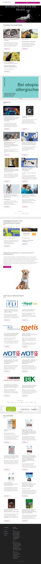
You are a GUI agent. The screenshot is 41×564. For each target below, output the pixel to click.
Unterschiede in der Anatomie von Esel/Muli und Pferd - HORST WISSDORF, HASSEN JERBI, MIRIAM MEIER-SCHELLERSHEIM (29, 511)
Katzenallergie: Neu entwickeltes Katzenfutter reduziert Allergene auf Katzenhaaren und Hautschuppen (11, 386)
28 (25, 402)
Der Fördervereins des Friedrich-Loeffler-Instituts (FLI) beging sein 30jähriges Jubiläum (11, 311)
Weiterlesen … (7, 48)
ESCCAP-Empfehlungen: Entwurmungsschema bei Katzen (10, 63)
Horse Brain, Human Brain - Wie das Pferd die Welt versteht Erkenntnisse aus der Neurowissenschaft (11, 457)
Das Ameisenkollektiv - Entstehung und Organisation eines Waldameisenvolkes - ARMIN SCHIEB (11, 510)
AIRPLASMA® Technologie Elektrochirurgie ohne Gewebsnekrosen (27, 169)
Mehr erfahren (20, 21)
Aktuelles (5, 531)
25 (19, 402)
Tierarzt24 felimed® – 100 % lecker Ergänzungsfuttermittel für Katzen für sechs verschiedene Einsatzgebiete (11, 361)
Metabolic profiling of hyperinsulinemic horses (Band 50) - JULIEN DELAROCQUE (11, 484)
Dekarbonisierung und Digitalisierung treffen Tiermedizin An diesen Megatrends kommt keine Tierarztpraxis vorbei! (11, 170)
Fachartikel (6, 533)
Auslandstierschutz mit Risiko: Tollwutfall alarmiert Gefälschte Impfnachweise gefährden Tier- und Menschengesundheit (17, 546)
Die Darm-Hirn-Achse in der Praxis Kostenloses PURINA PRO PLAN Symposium (16, 555)
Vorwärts (23, 213)
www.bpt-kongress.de (25, 241)
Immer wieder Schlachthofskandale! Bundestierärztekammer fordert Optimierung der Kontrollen (29, 386)
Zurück (12, 402)
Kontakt (5, 535)
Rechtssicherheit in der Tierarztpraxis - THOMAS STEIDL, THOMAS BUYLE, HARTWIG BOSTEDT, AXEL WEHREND (29, 484)
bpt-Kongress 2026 (26, 237)
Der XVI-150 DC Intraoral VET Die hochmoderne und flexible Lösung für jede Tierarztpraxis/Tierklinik (29, 143)
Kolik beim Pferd (25, 39)
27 (23, 402)
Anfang (8, 402)
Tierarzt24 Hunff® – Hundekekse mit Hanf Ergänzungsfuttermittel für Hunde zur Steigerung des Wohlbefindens (29, 361)
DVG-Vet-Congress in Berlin (10, 237)
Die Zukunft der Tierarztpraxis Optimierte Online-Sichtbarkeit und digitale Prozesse (11, 196)
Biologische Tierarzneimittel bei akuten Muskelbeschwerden (28, 310)
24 (17, 402)
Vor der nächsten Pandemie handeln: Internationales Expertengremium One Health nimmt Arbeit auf (11, 334)
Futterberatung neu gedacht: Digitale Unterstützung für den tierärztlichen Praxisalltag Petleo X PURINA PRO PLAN (16, 535)
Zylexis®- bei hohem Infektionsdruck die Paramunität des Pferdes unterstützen (29, 334)
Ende (27, 213)
